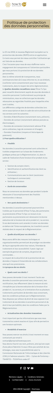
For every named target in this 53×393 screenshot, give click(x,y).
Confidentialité (17, 380)
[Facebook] (21, 368)
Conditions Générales (36, 377)
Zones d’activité (35, 380)
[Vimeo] (28, 368)
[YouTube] (32, 368)
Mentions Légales (16, 377)
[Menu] (45, 4)
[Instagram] (24, 368)
